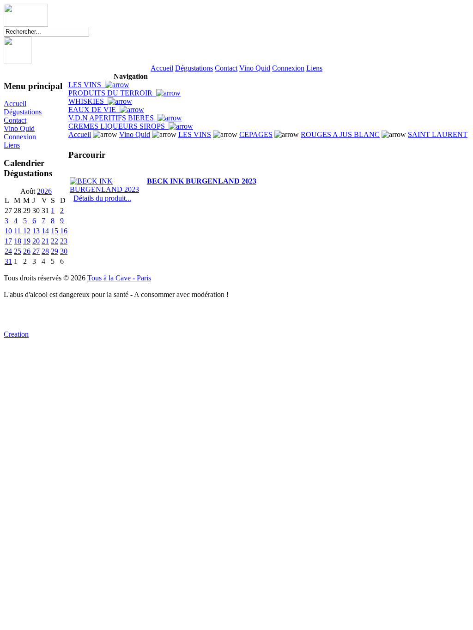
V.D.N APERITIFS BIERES (113, 118)
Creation (16, 334)
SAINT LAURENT (437, 134)
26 (26, 251)
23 (63, 241)
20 (36, 241)
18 (17, 241)
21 (45, 241)
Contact (226, 68)
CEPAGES (256, 134)
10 (8, 231)
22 (54, 241)
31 (8, 261)
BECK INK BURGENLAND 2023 (201, 181)
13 (36, 231)
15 (54, 231)
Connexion (288, 68)
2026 (44, 191)
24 (8, 251)
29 (54, 251)
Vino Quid (254, 68)
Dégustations (194, 68)
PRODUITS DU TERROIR (112, 93)
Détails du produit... (102, 198)
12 (26, 231)
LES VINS (86, 85)
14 (45, 231)
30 (63, 251)
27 (36, 251)
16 (63, 231)
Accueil (162, 68)
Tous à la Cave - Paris (119, 278)
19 (26, 241)
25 (17, 251)
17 (8, 241)
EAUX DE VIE (94, 109)
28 (45, 251)
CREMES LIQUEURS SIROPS (118, 126)
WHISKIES (88, 101)
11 (17, 231)
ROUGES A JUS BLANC (340, 134)
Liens (314, 68)
